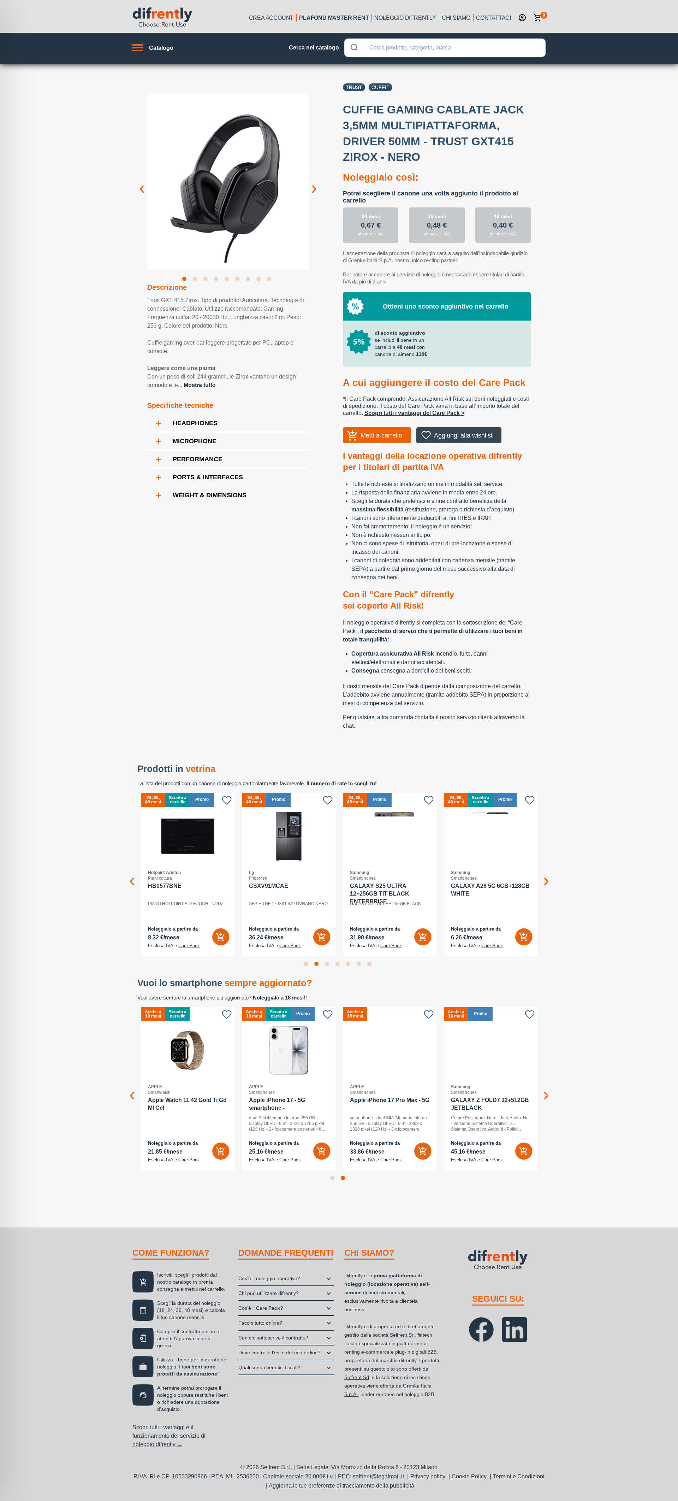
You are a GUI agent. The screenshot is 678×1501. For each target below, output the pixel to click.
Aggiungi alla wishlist (463, 435)
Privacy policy (427, 1476)
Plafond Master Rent (334, 18)
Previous (141, 182)
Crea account (271, 18)
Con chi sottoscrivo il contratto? (273, 1338)
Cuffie (380, 87)
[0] (538, 17)
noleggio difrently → (157, 1444)
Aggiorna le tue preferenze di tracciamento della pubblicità (341, 1486)
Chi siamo (456, 18)
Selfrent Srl (402, 1335)
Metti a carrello (381, 435)
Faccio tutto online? (260, 1323)
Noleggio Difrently (405, 18)
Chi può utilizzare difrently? (268, 1293)
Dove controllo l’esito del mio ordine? (279, 1352)
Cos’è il (260, 1308)
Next (314, 182)
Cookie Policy (469, 1476)
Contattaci (493, 18)
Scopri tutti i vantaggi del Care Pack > (414, 413)
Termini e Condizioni (519, 1476)
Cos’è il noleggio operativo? (269, 1278)
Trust (354, 87)
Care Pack (189, 945)
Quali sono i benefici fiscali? (269, 1367)
